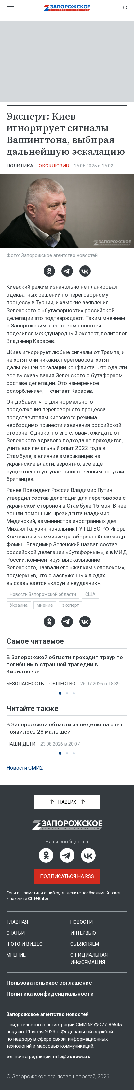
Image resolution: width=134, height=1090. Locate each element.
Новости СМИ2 (25, 768)
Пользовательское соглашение (49, 982)
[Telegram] (67, 271)
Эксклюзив (54, 166)
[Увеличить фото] (67, 211)
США (90, 594)
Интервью (83, 933)
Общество (62, 683)
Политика (20, 166)
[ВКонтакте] (85, 271)
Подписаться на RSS (67, 876)
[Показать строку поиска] (125, 8)
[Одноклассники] (49, 271)
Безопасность (25, 683)
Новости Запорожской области (43, 594)
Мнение (16, 955)
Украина (19, 605)
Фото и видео (25, 944)
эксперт (70, 605)
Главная (17, 922)
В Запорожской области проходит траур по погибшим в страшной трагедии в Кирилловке (65, 664)
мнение (45, 605)
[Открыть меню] (10, 8)
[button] (60, 693)
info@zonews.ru (72, 1056)
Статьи (16, 933)
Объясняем (84, 944)
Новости (81, 922)
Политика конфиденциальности (50, 993)
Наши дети (21, 744)
